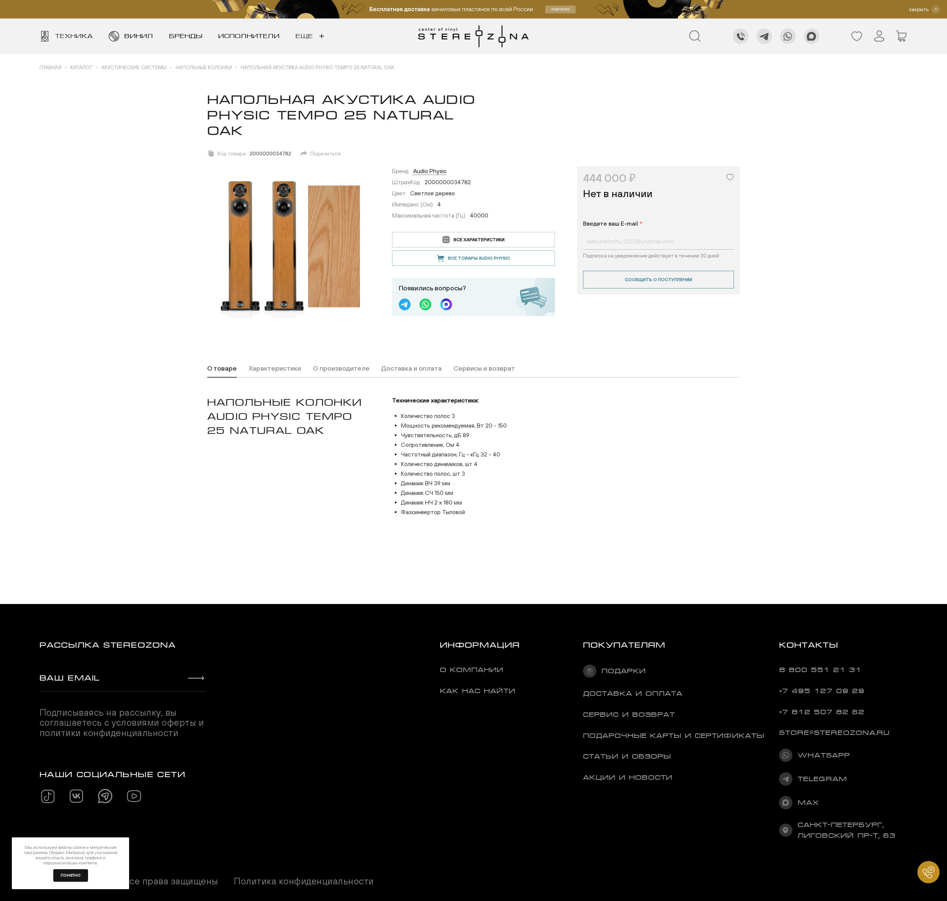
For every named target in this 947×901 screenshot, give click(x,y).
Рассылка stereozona (108, 645)
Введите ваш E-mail (613, 223)
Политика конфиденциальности (304, 881)
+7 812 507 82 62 (822, 712)
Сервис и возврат (629, 714)
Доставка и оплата (411, 368)
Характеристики (275, 368)
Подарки (623, 671)
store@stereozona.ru (834, 732)
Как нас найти (477, 691)
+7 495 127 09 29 (822, 691)
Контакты (808, 645)
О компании (471, 670)
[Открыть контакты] (928, 872)
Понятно (71, 875)
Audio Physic (430, 171)
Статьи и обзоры (627, 756)
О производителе (341, 368)
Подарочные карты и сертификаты (673, 735)
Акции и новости (628, 777)
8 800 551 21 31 (820, 670)
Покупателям (624, 645)
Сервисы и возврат (484, 368)
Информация (480, 645)
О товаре (222, 368)
